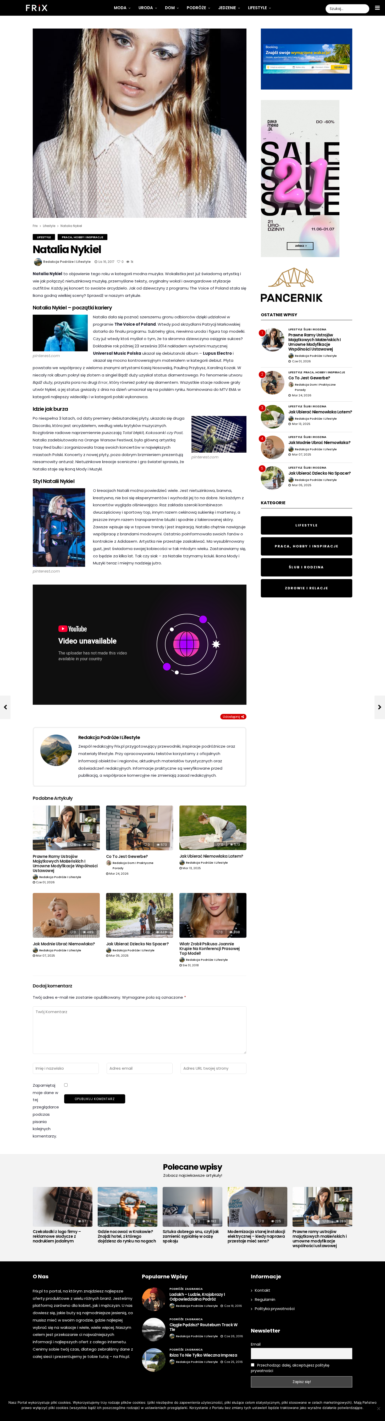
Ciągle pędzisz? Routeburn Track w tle (203, 1327)
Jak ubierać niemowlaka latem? (211, 856)
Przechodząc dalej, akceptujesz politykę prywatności (290, 1368)
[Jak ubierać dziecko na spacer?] (139, 915)
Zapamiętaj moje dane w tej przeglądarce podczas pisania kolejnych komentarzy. (46, 1111)
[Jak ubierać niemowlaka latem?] (212, 828)
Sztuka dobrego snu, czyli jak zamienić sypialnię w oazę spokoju (191, 1236)
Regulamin (265, 1299)
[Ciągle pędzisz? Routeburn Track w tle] (154, 1329)
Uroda (146, 7)
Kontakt (262, 1290)
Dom (170, 7)
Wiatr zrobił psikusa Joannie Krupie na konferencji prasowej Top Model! (209, 948)
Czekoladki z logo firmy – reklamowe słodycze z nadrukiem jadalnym (57, 1236)
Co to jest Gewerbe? (127, 856)
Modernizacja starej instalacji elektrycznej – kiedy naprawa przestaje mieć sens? (256, 1236)
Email (256, 1344)
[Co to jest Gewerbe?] (139, 828)
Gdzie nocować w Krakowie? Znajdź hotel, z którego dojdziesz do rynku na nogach (127, 1236)
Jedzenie (227, 7)
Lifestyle (257, 7)
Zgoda (176, 1414)
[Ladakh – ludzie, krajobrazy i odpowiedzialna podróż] (154, 1299)
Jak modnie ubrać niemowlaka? (64, 944)
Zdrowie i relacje (306, 588)
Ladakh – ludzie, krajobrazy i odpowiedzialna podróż (197, 1297)
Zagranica (194, 1288)
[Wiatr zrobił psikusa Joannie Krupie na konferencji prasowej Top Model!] (212, 915)
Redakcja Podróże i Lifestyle (67, 261)
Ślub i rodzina (315, 329)
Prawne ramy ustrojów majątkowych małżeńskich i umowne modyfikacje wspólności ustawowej (65, 863)
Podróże (196, 7)
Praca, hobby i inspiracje (82, 237)
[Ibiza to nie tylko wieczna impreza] (154, 1360)
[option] (62, 1216)
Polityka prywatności (275, 1308)
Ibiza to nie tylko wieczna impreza (203, 1355)
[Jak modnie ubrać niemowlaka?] (66, 915)
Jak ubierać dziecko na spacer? (137, 944)
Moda (120, 7)
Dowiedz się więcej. (200, 1414)
